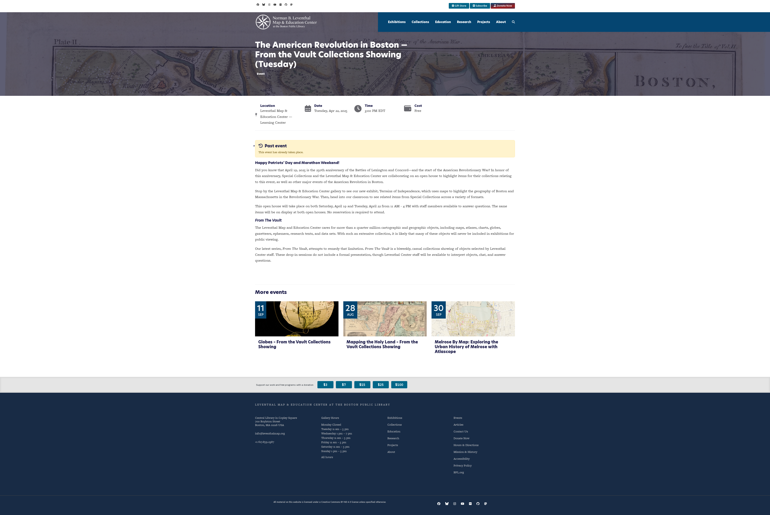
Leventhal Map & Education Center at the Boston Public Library (322, 405)
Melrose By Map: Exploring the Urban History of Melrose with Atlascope (466, 346)
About (501, 22)
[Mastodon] (291, 5)
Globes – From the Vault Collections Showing (294, 344)
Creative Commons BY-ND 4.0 (336, 502)
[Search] (513, 22)
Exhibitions (397, 22)
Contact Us (461, 431)
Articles (458, 424)
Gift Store (460, 5)
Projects (483, 22)
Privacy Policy (463, 465)
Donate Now (504, 5)
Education (443, 22)
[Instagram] (269, 5)
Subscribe (481, 5)
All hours (327, 457)
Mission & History (465, 452)
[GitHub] (286, 5)
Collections (420, 22)
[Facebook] (258, 5)
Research (464, 22)
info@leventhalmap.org (270, 433)
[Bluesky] (264, 5)
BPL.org (459, 472)
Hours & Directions (466, 445)
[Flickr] (280, 5)
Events (458, 418)
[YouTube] (275, 5)
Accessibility (462, 458)
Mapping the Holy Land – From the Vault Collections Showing (382, 344)
